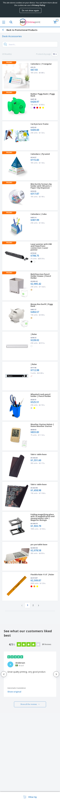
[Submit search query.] (5, 44)
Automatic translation (16, 688)
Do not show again (30, 10)
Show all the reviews (28, 704)
